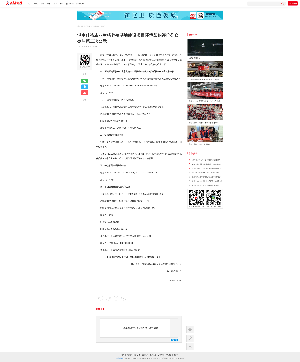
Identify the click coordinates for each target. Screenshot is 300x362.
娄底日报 (70, 3)
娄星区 (122, 207)
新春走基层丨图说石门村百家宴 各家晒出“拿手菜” (206, 122)
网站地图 (168, 355)
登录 (151, 327)
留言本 (176, 355)
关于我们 (129, 355)
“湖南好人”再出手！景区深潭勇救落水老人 (206, 160)
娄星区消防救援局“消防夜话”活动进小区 (205, 185)
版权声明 (161, 355)
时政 (36, 3)
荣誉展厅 (145, 355)
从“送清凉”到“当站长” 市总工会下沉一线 (205, 172)
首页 (29, 3)
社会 (42, 3)
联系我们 (153, 355)
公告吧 (103, 26)
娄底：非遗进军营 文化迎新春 (199, 144)
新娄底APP (293, 3)
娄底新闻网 (93, 46)
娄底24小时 (58, 3)
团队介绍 (137, 355)
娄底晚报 (80, 3)
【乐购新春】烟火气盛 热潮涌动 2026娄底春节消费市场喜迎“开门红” (206, 79)
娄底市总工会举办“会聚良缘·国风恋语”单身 (206, 177)
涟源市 (120, 249)
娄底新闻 (96, 26)
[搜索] (282, 4)
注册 (156, 327)
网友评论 (100, 308)
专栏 (49, 3)
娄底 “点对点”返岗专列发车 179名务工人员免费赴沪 (206, 101)
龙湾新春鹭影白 (194, 58)
